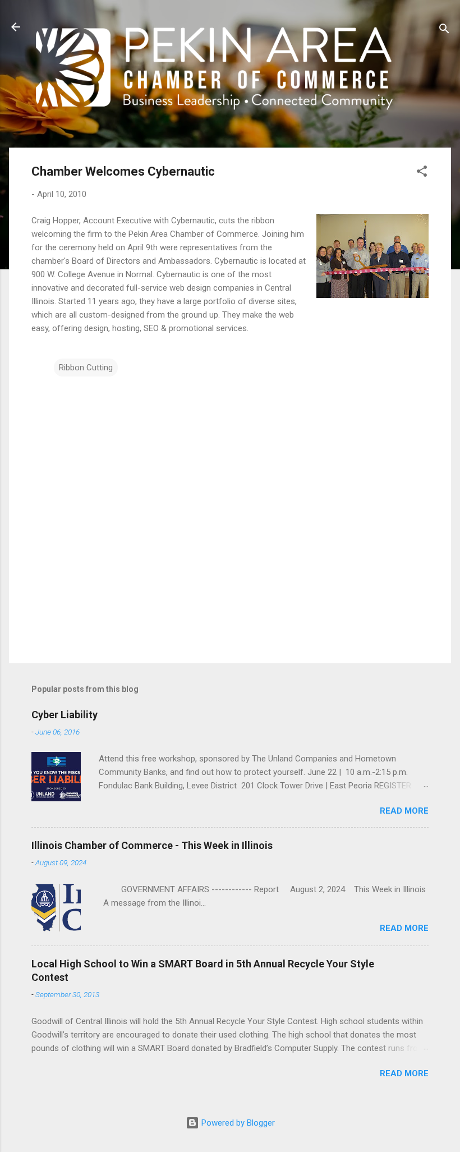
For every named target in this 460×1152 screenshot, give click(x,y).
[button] (422, 173)
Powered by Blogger (237, 1123)
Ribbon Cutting (86, 367)
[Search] (444, 30)
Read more (404, 811)
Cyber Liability (64, 714)
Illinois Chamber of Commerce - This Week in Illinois (152, 845)
